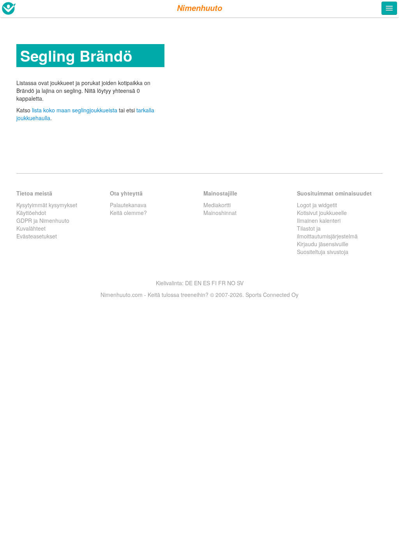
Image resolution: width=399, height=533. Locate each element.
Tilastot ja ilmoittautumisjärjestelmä (327, 232)
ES (206, 283)
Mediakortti (217, 205)
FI (214, 283)
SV (240, 283)
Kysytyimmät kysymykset (46, 205)
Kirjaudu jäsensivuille (322, 244)
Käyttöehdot (31, 213)
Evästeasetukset (36, 236)
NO (231, 283)
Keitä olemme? (128, 213)
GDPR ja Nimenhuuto (42, 220)
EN (197, 283)
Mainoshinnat (220, 213)
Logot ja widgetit (317, 205)
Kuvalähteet (31, 228)
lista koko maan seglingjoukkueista (74, 110)
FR (222, 283)
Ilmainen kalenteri (319, 220)
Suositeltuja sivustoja (322, 252)
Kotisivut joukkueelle (322, 213)
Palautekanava (128, 205)
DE (188, 283)
